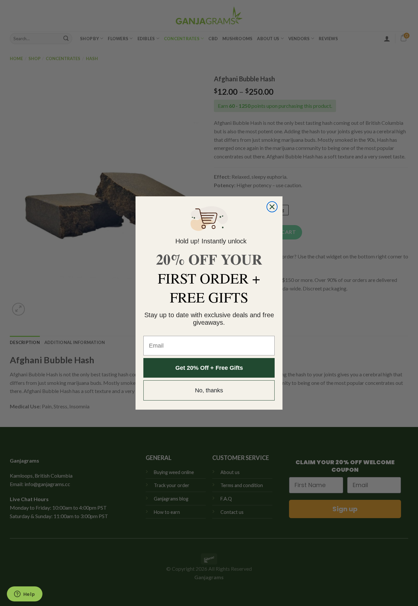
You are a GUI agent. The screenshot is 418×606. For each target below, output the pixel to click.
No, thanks (209, 390)
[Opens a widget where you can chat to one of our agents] (24, 594)
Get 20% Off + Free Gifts (209, 368)
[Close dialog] (272, 207)
